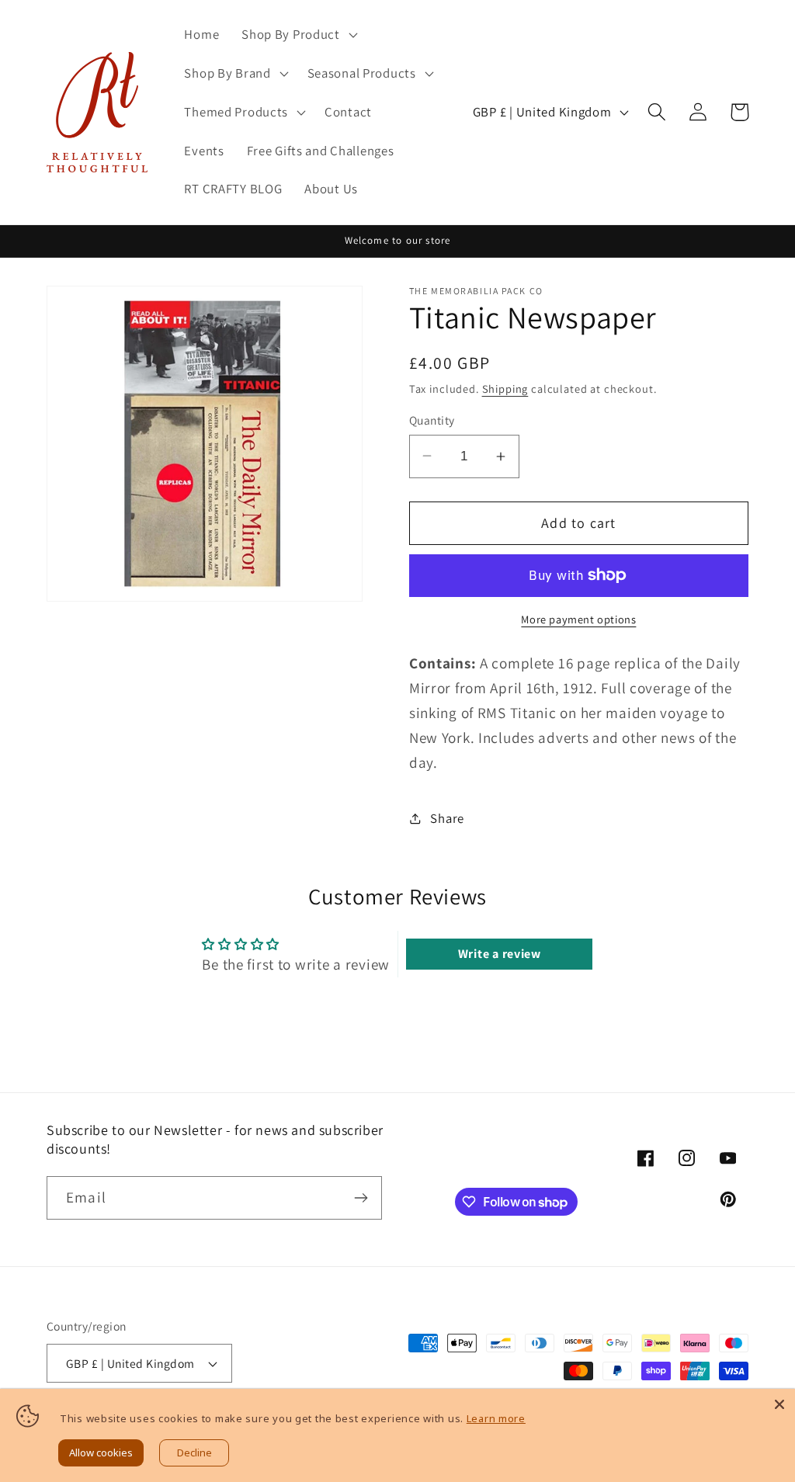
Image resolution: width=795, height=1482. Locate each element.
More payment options (578, 619)
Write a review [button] (499, 954)
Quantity (432, 420)
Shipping (505, 388)
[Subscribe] (360, 1198)
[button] (298, 35)
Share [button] (447, 818)
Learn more (496, 1418)
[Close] (779, 1404)
